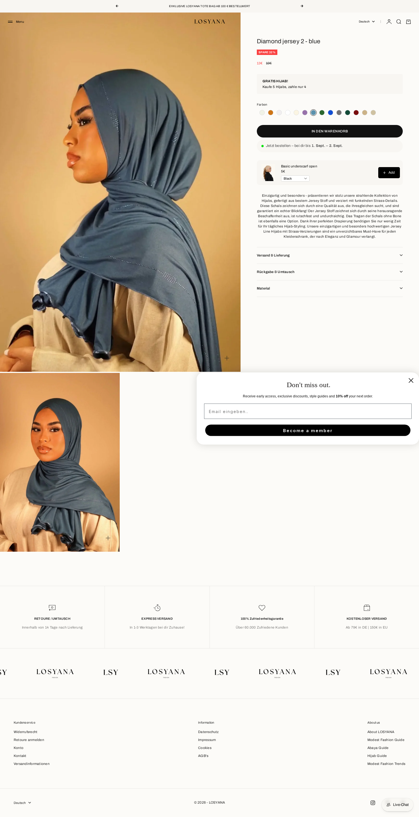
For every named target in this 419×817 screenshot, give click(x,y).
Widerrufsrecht (25, 732)
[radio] (261, 112)
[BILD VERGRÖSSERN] (227, 358)
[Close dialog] (411, 380)
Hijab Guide (377, 756)
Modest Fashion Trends (386, 764)
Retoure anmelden (29, 740)
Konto (18, 748)
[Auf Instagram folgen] (373, 803)
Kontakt (20, 756)
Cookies (204, 748)
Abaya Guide (378, 748)
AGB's (203, 756)
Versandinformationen (32, 764)
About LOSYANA (380, 732)
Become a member (308, 430)
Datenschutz (208, 732)
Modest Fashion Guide (385, 740)
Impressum (207, 740)
